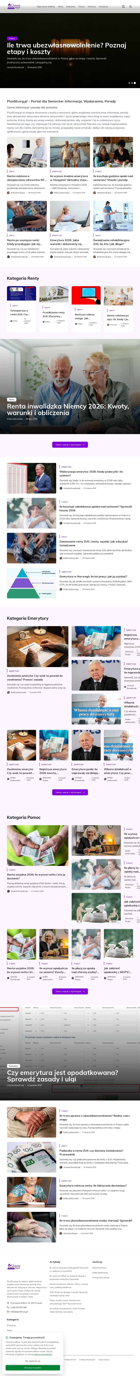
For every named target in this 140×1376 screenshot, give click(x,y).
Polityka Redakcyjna (87, 1360)
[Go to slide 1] (129, 83)
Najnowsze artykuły (46, 6)
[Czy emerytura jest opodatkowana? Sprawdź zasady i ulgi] (70, 1052)
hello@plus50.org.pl (19, 1311)
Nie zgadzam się (32, 1361)
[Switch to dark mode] (130, 6)
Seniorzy (92, 6)
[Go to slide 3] (135, 83)
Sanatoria (103, 6)
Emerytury (70, 6)
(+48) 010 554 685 (19, 1307)
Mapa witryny (104, 1360)
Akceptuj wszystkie (32, 1367)
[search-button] (123, 6)
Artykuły (55, 1261)
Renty (60, 6)
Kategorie (13, 1319)
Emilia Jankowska (14, 419)
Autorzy (97, 1261)
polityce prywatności (43, 1354)
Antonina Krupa (99, 1268)
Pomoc (81, 6)
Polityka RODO (70, 1360)
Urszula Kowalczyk (15, 67)
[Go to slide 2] (132, 83)
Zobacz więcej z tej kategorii (68, 444)
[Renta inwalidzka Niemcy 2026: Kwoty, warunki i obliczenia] (70, 386)
